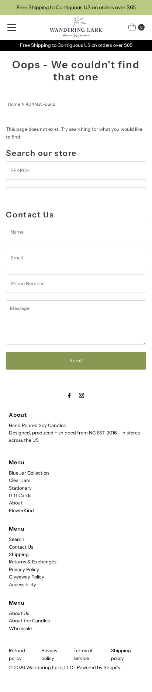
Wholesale (20, 628)
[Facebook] (69, 395)
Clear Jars (19, 480)
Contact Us (21, 547)
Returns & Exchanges (32, 562)
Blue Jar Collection (29, 473)
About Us (19, 613)
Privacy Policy (24, 569)
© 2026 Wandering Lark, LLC (41, 667)
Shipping (19, 554)
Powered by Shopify (99, 667)
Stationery (20, 488)
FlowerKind (21, 510)
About (16, 503)
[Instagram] (81, 395)
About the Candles (29, 620)
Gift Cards (20, 495)
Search (16, 539)
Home (14, 104)
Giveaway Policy (26, 577)
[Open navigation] (12, 27)
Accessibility (22, 584)
